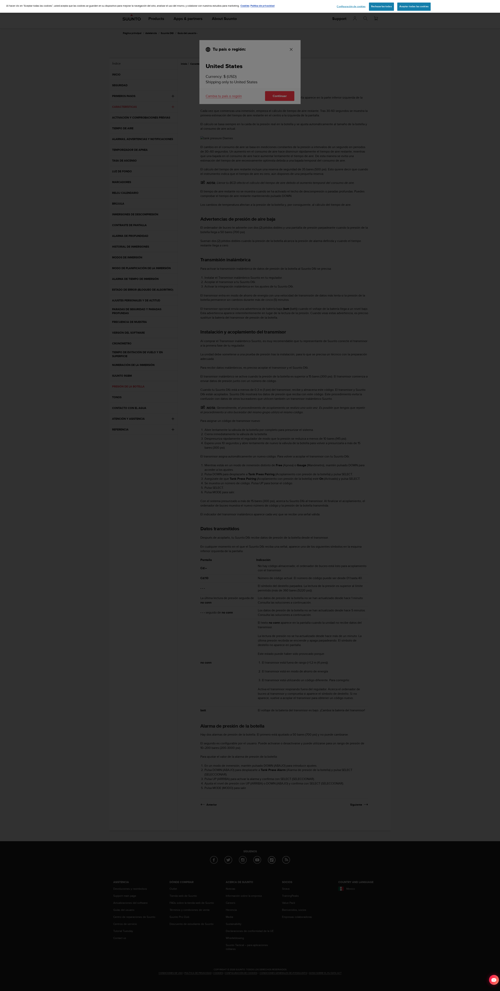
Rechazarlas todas (381, 6)
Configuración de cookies (351, 6)
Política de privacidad (262, 6)
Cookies (244, 6)
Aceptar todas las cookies (414, 6)
